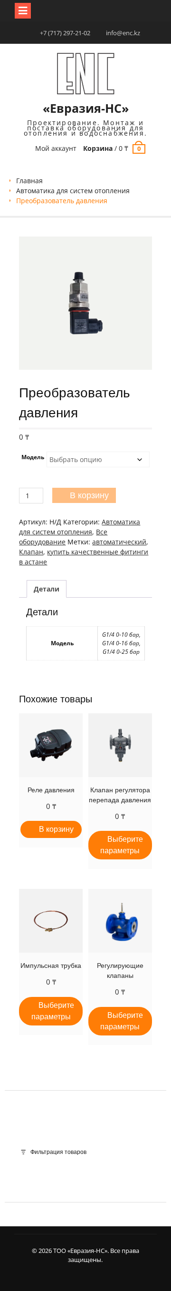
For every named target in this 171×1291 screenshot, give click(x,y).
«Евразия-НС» (86, 108)
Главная (29, 180)
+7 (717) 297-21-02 (65, 33)
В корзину (89, 495)
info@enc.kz (123, 33)
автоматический (119, 541)
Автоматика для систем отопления (73, 190)
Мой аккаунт (55, 148)
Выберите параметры (121, 845)
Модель (32, 457)
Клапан (31, 551)
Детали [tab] (46, 588)
